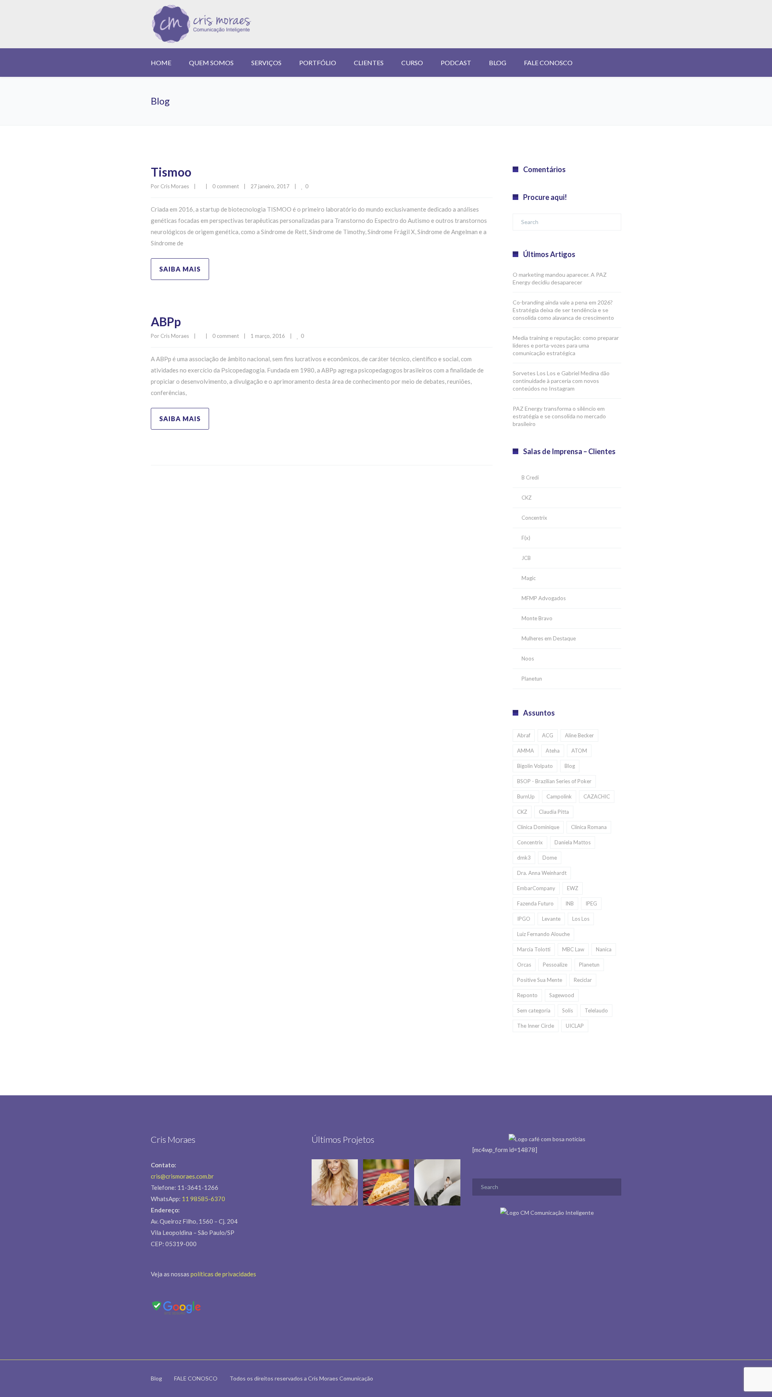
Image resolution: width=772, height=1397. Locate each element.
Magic (529, 578)
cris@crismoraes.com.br (182, 1176)
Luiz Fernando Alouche (543, 934)
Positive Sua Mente (539, 980)
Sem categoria (533, 1010)
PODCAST (456, 62)
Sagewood (561, 995)
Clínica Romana (589, 827)
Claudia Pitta (554, 812)
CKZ (527, 497)
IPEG (591, 903)
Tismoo (171, 172)
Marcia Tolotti (533, 949)
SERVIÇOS (266, 62)
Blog (570, 766)
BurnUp (526, 796)
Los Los (580, 919)
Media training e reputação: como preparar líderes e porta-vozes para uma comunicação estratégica (566, 345)
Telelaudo (596, 1010)
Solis (567, 1010)
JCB (526, 558)
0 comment (225, 186)
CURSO (412, 62)
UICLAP (575, 1026)
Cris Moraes (174, 186)
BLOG (497, 62)
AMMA (525, 750)
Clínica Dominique (538, 827)
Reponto (527, 995)
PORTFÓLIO (317, 62)
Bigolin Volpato (535, 766)
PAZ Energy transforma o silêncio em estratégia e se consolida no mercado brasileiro (559, 416)
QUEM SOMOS (211, 62)
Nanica (604, 949)
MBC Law (573, 949)
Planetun (532, 678)
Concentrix (534, 517)
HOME (161, 62)
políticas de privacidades (223, 1274)
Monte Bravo (537, 618)
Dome (549, 857)
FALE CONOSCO (548, 62)
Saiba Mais (180, 269)
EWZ (572, 888)
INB (569, 903)
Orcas (524, 964)
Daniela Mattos (572, 842)
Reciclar (583, 980)
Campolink (559, 796)
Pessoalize (555, 964)
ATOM (579, 750)
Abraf (523, 735)
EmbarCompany (536, 888)
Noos (528, 658)
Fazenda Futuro (535, 903)
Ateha (553, 750)
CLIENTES (369, 62)
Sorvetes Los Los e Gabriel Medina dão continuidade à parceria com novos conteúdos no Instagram (561, 381)
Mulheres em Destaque (549, 638)
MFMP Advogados (544, 598)
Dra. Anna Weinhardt (542, 873)
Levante (551, 919)
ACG (547, 735)
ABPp (166, 321)
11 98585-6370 (203, 1198)
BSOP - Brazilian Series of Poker (554, 781)
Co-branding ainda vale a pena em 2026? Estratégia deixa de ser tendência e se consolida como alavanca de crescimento (563, 310)
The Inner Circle (535, 1026)
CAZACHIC (596, 796)
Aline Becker (579, 735)
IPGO (523, 919)
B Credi (530, 477)
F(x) (526, 538)
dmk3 (524, 857)
